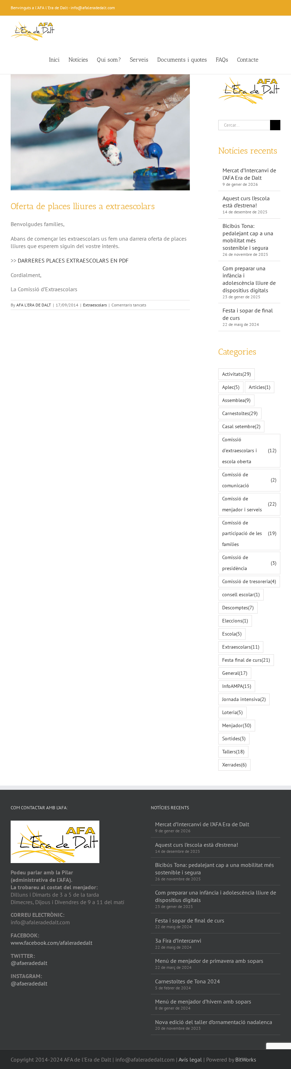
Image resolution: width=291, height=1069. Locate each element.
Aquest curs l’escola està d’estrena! (246, 202)
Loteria (232, 712)
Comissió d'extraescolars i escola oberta (249, 450)
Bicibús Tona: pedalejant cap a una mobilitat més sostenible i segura (248, 236)
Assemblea (236, 400)
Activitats (236, 373)
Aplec (231, 387)
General (234, 672)
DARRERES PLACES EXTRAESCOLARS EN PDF (73, 260)
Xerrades (234, 764)
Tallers (233, 751)
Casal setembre (241, 426)
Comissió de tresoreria (249, 581)
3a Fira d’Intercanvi (178, 940)
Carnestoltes (240, 413)
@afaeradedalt (29, 962)
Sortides (234, 738)
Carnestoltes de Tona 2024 (187, 981)
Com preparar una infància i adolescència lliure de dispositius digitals (249, 279)
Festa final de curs (246, 659)
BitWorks (245, 1059)
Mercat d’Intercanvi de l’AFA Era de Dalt (249, 174)
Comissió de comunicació (249, 480)
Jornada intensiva (244, 699)
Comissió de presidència (249, 562)
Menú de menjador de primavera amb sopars (209, 960)
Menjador (236, 725)
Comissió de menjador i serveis (249, 504)
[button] (269, 59)
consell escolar (241, 594)
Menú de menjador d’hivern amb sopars (203, 1001)
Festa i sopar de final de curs (189, 920)
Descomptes (238, 607)
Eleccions (235, 620)
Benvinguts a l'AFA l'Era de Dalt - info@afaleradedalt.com (63, 7)
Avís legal (190, 1059)
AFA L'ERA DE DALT (33, 305)
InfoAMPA (236, 686)
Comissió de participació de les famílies (249, 533)
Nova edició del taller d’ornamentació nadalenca (213, 1021)
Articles (259, 387)
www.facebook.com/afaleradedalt (51, 942)
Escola (232, 633)
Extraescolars (95, 305)
